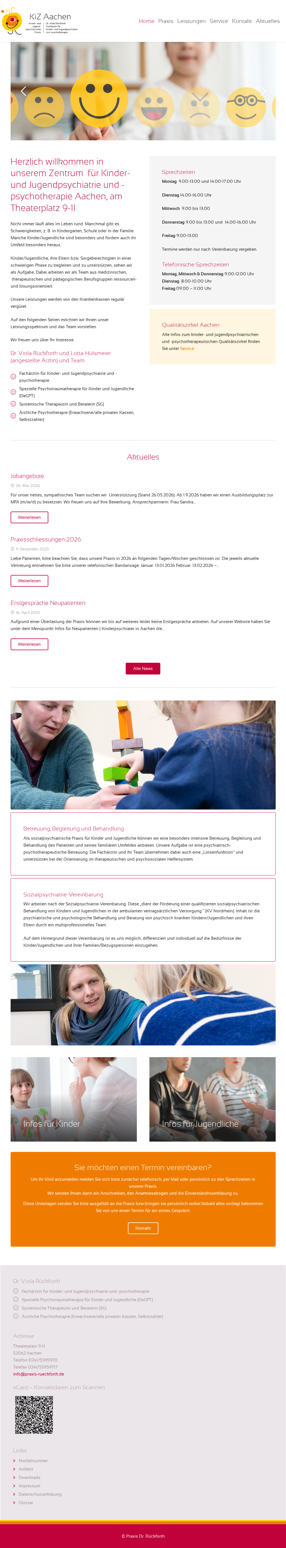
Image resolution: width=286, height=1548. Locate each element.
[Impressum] (16, 1486)
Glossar (26, 1502)
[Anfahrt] (16, 1469)
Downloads (29, 1477)
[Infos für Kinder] (74, 1099)
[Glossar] (16, 1502)
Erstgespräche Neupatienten (48, 603)
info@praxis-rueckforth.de (38, 1374)
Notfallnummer (33, 1460)
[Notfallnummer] (16, 1460)
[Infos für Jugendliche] (212, 1099)
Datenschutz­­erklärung (40, 1494)
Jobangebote (27, 476)
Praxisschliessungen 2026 (46, 539)
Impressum (29, 1485)
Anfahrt (26, 1469)
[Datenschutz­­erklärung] (16, 1494)
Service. (187, 348)
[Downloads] (16, 1477)
